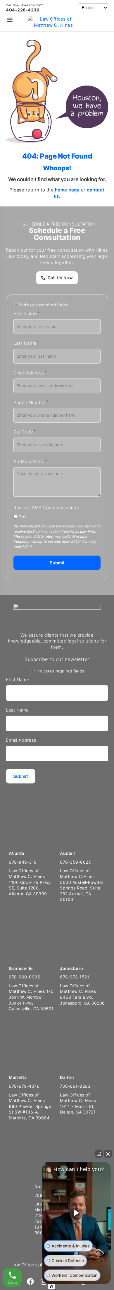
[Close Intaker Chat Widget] (108, 1154)
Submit (57, 563)
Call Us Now (60, 277)
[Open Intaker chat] (51, 1286)
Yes (23, 516)
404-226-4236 (22, 9)
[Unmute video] (77, 1213)
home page (67, 190)
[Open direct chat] (99, 1154)
